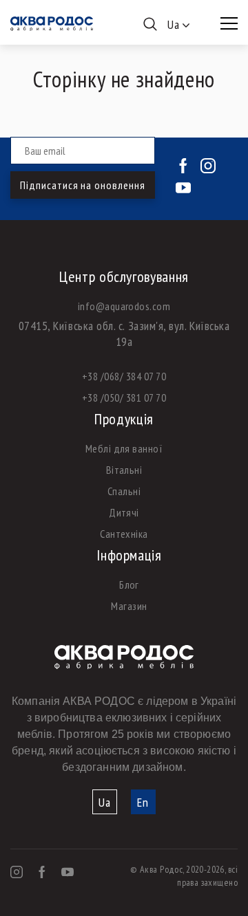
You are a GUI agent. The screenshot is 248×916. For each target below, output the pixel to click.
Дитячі (124, 512)
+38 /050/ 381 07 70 (124, 397)
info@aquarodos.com (124, 306)
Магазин (129, 606)
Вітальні (124, 470)
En (143, 802)
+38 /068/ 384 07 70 (124, 376)
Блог (129, 584)
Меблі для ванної (124, 448)
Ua (105, 802)
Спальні (124, 491)
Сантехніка (124, 534)
